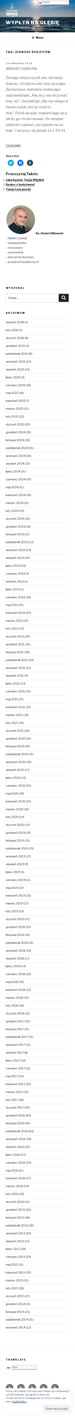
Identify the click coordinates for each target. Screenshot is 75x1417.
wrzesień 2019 (15, 856)
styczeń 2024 (15, 518)
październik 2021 (17, 660)
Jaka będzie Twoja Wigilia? (25, 180)
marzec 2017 (14, 1092)
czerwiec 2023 (15, 573)
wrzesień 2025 (16, 361)
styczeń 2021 (15, 731)
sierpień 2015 (15, 1241)
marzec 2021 (14, 715)
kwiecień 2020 (15, 801)
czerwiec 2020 (15, 785)
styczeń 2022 (15, 636)
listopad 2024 (15, 440)
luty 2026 (12, 330)
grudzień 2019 (15, 832)
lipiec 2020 (13, 778)
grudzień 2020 (15, 738)
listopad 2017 (15, 1029)
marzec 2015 (14, 1280)
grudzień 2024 (15, 432)
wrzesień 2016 (15, 1139)
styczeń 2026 (15, 338)
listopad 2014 (15, 1312)
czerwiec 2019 (15, 880)
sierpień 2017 (15, 1052)
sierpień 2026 (15, 322)
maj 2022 (12, 605)
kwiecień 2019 (15, 895)
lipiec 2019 (13, 872)
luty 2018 (12, 1005)
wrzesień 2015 (15, 1233)
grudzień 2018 (15, 927)
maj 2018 (12, 982)
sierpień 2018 (15, 958)
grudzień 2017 (15, 1021)
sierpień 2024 (15, 463)
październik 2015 (17, 1225)
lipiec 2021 (13, 683)
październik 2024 (17, 448)
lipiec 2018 (13, 966)
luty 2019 (12, 911)
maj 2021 (12, 699)
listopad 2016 (15, 1123)
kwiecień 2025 (15, 401)
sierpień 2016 (15, 1147)
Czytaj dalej (13, 145)
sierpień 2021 (15, 675)
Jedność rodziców (21, 68)
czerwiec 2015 (15, 1257)
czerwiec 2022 (15, 597)
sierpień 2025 (15, 369)
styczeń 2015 (15, 1296)
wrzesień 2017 (15, 1045)
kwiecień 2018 (15, 990)
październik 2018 (17, 943)
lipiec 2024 (13, 471)
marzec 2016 (14, 1186)
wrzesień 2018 (15, 950)
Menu (39, 37)
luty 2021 (12, 723)
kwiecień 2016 (15, 1178)
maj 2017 (12, 1076)
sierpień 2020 (15, 770)
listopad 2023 (15, 534)
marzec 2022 (14, 620)
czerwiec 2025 (15, 385)
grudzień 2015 (15, 1209)
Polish (14, 1367)
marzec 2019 (14, 903)
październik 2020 (17, 754)
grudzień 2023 (15, 526)
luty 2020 (12, 817)
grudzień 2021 (15, 644)
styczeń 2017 (15, 1107)
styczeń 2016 (15, 1202)
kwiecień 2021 (15, 707)
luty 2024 (12, 511)
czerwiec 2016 (15, 1162)
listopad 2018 (15, 935)
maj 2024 (12, 487)
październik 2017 (17, 1037)
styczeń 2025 (15, 424)
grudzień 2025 (15, 346)
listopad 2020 (15, 746)
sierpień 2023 (15, 558)
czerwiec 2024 (15, 479)
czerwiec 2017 (15, 1068)
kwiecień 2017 (15, 1084)
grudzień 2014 (15, 1304)
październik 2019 (17, 848)
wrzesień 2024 (16, 456)
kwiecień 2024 (15, 495)
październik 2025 (17, 353)
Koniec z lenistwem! (20, 184)
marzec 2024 (14, 503)
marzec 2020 (14, 809)
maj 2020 (12, 793)
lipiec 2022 (13, 589)
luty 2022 (12, 628)
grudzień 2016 (15, 1115)
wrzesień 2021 (15, 668)
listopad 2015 (15, 1217)
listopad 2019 (15, 840)
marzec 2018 (14, 997)
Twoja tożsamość (18, 189)
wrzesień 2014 (15, 1327)
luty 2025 (12, 416)
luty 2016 (12, 1194)
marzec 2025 (14, 408)
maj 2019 (12, 888)
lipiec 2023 (13, 566)
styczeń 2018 (15, 1013)
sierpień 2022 (15, 581)
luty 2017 (12, 1100)
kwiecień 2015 (15, 1272)
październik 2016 (17, 1131)
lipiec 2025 (13, 377)
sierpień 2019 (15, 864)
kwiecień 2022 (15, 613)
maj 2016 (12, 1170)
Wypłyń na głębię (32, 22)
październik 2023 (17, 542)
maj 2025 (12, 393)
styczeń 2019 (15, 919)
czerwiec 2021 (15, 691)
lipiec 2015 (13, 1249)
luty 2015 (12, 1288)
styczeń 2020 (15, 825)
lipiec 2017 (13, 1060)
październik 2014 (17, 1319)
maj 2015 (12, 1264)
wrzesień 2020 (16, 762)
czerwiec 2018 (15, 974)
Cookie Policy (19, 1401)
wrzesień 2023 (15, 550)
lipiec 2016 (13, 1155)
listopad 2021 (15, 652)
